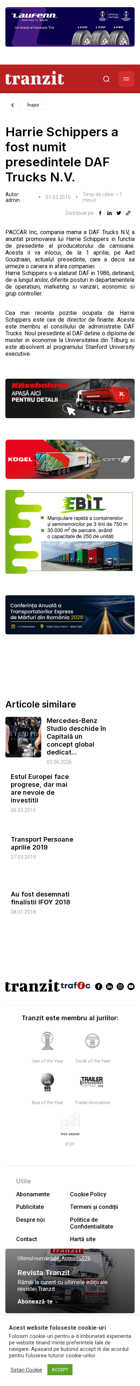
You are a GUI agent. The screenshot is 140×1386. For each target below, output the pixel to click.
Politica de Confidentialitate (91, 1223)
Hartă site (82, 1239)
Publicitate (30, 1206)
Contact (26, 1239)
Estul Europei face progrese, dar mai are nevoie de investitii (40, 788)
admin (12, 200)
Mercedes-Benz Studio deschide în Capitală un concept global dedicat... (76, 736)
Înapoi (33, 105)
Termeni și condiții (94, 1206)
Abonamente (33, 1194)
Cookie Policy (88, 1194)
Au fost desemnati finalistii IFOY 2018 (40, 898)
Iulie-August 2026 (70, 1258)
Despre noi (30, 1219)
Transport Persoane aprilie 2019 (42, 843)
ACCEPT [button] (60, 1369)
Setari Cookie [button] (26, 1370)
